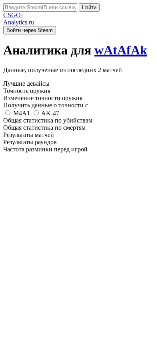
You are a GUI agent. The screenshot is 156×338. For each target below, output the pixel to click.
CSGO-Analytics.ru (18, 19)
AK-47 (49, 113)
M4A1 (22, 113)
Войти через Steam (29, 30)
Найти (89, 7)
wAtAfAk (120, 50)
